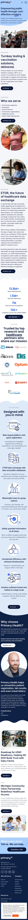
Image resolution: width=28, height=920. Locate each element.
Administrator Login (6, 898)
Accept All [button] (15, 915)
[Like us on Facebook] (2, 871)
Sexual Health (18, 890)
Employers (4, 884)
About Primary (19, 879)
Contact (17, 881)
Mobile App (18, 892)
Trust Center (4, 901)
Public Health (4, 881)
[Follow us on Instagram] (6, 871)
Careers (17, 884)
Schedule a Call (17, 849)
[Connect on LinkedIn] (13, 871)
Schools (3, 879)
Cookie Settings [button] (7, 915)
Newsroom (18, 886)
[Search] (22, 2)
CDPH (2, 886)
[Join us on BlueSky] (9, 871)
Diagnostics (18, 888)
